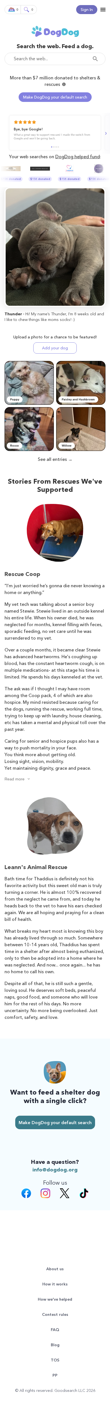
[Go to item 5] (58, 147)
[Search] (97, 59)
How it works (55, 1284)
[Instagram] (45, 1194)
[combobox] (55, 59)
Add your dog (55, 347)
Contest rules (55, 1314)
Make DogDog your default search (55, 97)
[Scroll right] (105, 133)
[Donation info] (64, 84)
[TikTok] (83, 1194)
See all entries (52, 459)
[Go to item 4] (56, 147)
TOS (55, 1360)
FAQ (55, 1329)
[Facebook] (26, 1194)
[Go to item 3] (55, 147)
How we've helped (55, 1299)
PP (55, 1375)
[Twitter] (64, 1194)
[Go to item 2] (53, 147)
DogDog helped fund (77, 156)
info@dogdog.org (55, 1170)
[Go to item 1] (51, 147)
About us (55, 1268)
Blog (55, 1344)
